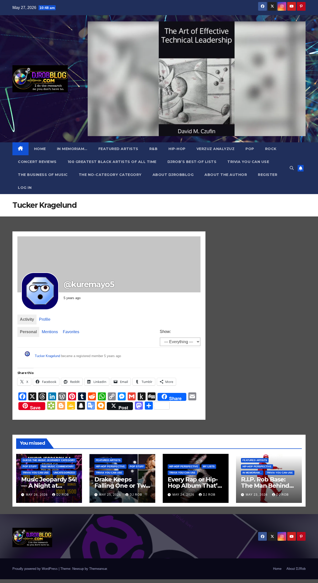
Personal (28, 332)
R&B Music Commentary (57, 466)
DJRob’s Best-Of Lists (192, 161)
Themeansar (98, 569)
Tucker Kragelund (47, 356)
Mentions (50, 332)
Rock (271, 149)
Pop (249, 149)
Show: (165, 331)
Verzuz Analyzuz (216, 149)
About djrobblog (173, 174)
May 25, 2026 (110, 494)
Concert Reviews (37, 161)
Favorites (71, 332)
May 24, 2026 (183, 494)
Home (40, 149)
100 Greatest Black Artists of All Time (112, 161)
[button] (292, 168)
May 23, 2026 (257, 494)
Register (267, 174)
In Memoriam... (252, 472)
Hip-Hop (177, 149)
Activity (27, 319)
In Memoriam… (72, 149)
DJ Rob (62, 494)
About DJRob (296, 569)
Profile (44, 319)
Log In (25, 187)
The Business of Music (43, 174)
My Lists (209, 466)
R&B (153, 149)
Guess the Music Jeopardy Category (49, 460)
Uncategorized (64, 472)
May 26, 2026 (37, 494)
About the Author (225, 174)
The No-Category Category (110, 174)
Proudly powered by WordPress (35, 569)
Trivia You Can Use (248, 161)
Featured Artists (118, 149)
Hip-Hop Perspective (110, 466)
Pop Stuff (30, 466)
